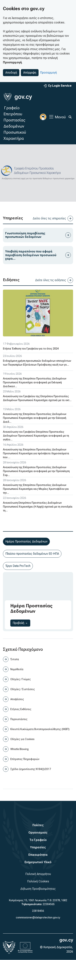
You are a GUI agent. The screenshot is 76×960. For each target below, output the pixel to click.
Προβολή (21, 623)
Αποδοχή (11, 72)
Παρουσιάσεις (18, 719)
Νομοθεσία (16, 669)
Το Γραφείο (38, 840)
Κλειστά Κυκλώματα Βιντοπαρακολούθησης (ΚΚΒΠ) (40, 729)
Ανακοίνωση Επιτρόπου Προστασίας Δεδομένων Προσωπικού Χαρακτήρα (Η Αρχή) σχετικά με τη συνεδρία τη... (37, 506)
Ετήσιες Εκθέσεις (20, 709)
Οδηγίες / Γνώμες (20, 679)
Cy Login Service (60, 85)
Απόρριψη (29, 72)
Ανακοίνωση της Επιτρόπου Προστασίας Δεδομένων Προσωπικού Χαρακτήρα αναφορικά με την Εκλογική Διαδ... (34, 418)
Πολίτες (38, 825)
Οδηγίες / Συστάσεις (22, 689)
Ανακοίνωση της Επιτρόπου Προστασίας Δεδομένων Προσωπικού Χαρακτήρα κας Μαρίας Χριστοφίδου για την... (36, 489)
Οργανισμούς (38, 832)
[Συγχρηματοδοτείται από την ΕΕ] (25, 947)
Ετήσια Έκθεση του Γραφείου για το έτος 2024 (31, 348)
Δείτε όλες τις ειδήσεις (50, 280)
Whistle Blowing (19, 749)
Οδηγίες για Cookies (22, 739)
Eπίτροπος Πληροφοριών (24, 759)
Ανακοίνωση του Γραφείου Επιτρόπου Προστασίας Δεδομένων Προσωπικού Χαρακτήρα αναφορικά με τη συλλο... (36, 435)
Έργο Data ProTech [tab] (17, 566)
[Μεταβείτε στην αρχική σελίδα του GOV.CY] (18, 97)
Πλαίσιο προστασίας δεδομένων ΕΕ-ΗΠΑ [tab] (32, 553)
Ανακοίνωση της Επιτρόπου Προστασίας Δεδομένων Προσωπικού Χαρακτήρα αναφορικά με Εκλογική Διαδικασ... (34, 382)
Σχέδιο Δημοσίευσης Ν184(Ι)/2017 (30, 769)
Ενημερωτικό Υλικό (38, 862)
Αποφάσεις (17, 699)
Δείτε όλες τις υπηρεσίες (49, 218)
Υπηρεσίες (38, 847)
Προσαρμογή (48, 72)
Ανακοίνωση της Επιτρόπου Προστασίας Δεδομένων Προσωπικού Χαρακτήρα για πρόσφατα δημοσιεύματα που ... (36, 453)
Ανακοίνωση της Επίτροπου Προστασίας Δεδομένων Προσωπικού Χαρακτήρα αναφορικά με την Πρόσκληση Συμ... (36, 471)
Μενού (60, 117)
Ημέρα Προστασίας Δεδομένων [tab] (26, 541)
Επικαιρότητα (38, 854)
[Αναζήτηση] (70, 117)
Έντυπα (14, 659)
